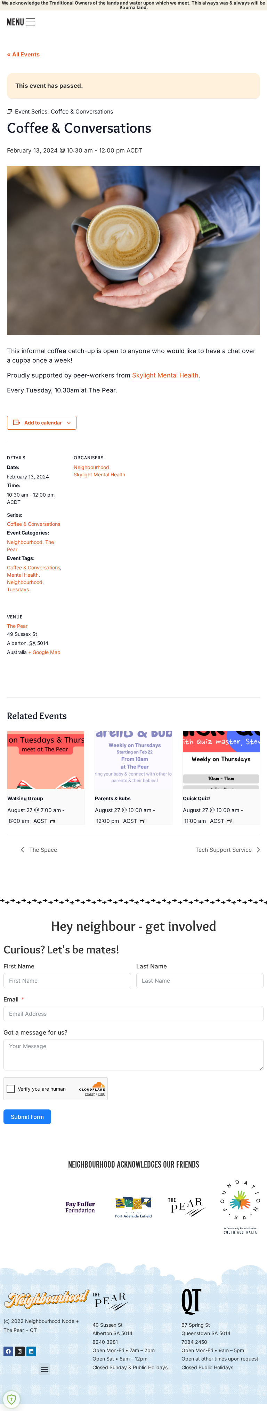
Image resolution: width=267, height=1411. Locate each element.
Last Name (151, 966)
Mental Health (23, 575)
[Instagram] (20, 1351)
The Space (42, 849)
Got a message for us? (35, 1032)
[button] (44, 1369)
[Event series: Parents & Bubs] (142, 821)
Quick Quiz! (197, 798)
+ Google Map (44, 652)
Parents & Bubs (113, 798)
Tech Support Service (224, 849)
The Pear (17, 626)
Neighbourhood (24, 542)
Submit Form (27, 1116)
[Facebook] (8, 1351)
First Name (18, 966)
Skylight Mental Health (165, 375)
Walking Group (25, 798)
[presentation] (45, 760)
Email (10, 999)
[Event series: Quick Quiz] (229, 821)
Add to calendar (43, 423)
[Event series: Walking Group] (52, 821)
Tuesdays (18, 589)
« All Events (23, 54)
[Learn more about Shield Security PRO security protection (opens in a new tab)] (11, 1399)
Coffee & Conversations (33, 524)
